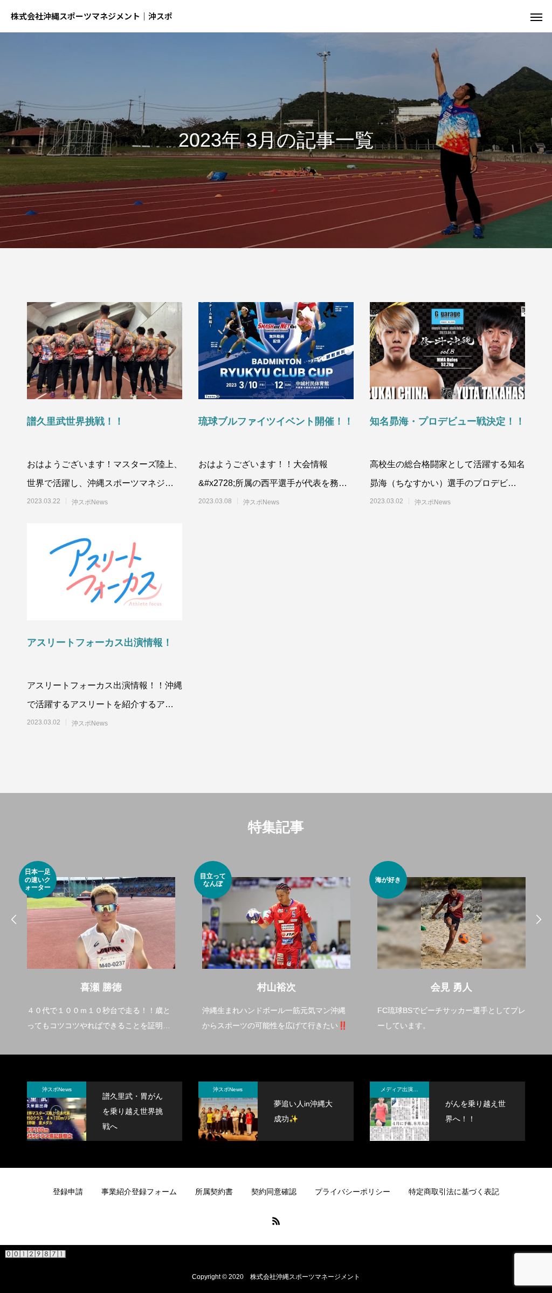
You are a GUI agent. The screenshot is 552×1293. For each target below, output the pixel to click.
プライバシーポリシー (352, 1191)
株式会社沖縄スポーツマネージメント (305, 1277)
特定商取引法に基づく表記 (454, 1191)
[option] (101, 947)
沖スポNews (90, 502)
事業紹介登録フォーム (139, 1191)
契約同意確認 (273, 1191)
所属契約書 (214, 1191)
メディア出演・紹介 (405, 1089)
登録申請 (68, 1191)
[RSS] (276, 1220)
